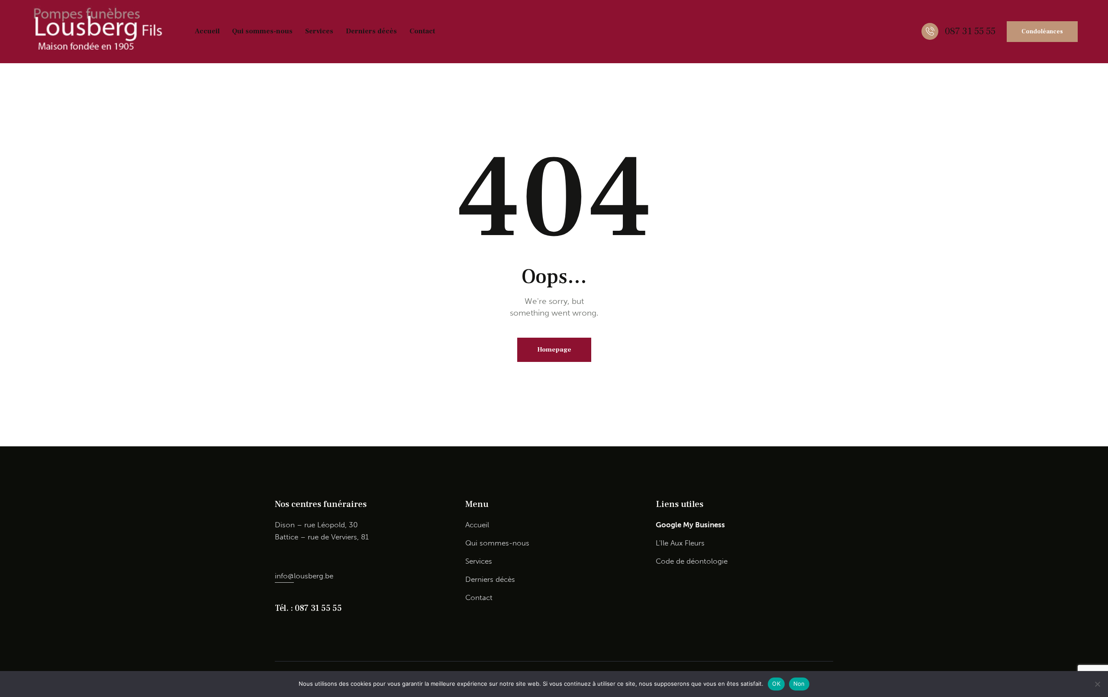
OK (776, 683)
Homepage (554, 349)
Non (799, 683)
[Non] (1097, 684)
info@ (284, 575)
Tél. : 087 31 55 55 (308, 608)
